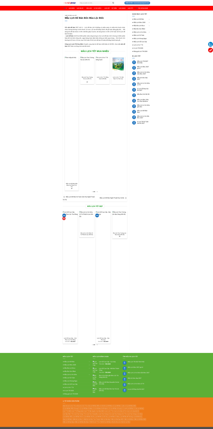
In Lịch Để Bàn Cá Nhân (86, 408)
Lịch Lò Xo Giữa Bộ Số (133, 411)
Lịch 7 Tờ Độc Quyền (90, 411)
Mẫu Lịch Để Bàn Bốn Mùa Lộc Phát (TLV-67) (71, 185)
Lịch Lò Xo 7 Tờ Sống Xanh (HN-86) (102, 77)
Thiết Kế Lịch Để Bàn (105, 422)
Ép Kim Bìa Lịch (116, 422)
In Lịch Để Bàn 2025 (131, 405)
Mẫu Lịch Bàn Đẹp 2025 (117, 419)
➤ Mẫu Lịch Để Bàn (138, 19)
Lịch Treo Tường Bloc (92, 414)
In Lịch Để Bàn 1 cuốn (118, 405)
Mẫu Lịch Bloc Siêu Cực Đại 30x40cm (143, 100)
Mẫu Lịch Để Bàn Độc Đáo (81, 422)
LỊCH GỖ (106, 8)
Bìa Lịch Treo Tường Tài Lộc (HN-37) (87, 77)
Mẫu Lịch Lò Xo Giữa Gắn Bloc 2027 (143, 72)
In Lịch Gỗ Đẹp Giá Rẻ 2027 (142, 89)
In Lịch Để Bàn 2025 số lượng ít (71, 408)
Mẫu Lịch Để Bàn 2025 (140, 419)
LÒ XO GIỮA (97, 8)
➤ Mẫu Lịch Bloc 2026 (138, 22)
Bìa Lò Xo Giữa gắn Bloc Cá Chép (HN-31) (103, 233)
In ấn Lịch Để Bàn (139, 408)
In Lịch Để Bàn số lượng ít (115, 408)
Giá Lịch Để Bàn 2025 (93, 405)
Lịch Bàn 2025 (100, 411)
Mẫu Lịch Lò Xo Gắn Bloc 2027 (143, 116)
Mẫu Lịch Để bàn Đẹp (68, 422)
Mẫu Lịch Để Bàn (129, 419)
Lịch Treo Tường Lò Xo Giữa (135, 414)
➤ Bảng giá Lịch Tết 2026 (139, 51)
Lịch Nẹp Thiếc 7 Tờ (68, 414)
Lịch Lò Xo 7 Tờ (109, 411)
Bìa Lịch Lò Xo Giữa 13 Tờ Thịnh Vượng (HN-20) (120, 234)
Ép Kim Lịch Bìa (126, 422)
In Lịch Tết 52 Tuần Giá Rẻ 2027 (142, 122)
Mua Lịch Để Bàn (67, 419)
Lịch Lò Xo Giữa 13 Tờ (120, 411)
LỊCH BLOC (80, 8)
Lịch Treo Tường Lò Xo (105, 414)
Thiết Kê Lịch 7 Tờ (94, 422)
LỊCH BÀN (72, 8)
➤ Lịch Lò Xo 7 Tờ (137, 45)
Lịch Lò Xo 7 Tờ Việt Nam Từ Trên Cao (118, 77)
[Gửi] (113, 3)
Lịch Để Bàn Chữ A (78, 416)
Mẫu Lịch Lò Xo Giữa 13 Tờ (143, 83)
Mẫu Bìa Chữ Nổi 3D (143, 94)
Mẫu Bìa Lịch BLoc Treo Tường (91, 419)
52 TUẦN (114, 8)
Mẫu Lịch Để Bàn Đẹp (142, 111)
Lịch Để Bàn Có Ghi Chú (101, 416)
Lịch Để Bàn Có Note (114, 416)
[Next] (125, 124)
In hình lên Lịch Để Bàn (106, 405)
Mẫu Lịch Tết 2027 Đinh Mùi (142, 62)
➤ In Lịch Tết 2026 (137, 48)
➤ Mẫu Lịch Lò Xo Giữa (139, 32)
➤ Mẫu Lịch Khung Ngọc (139, 38)
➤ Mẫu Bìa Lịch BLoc (138, 25)
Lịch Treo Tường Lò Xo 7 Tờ (119, 414)
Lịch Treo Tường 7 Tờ (80, 414)
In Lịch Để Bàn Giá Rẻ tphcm (101, 408)
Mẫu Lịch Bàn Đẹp (105, 419)
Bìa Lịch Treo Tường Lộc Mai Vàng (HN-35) (87, 233)
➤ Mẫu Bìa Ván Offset (138, 29)
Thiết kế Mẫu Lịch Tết (71, 15)
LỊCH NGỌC (122, 8)
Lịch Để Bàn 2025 (67, 416)
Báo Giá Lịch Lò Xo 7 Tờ (69, 405)
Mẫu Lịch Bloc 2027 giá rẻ (143, 67)
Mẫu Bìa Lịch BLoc (77, 419)
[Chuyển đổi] (149, 19)
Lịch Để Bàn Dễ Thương (126, 416)
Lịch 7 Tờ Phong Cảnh (77, 411)
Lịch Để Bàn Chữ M (89, 416)
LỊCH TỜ (130, 8)
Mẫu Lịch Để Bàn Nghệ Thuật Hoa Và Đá (112, 198)
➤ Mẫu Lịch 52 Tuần (138, 35)
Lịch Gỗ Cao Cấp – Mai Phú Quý (70, 338)
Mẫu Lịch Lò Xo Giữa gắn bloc (143, 105)
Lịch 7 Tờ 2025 (67, 411)
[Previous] (65, 124)
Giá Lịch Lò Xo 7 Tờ (82, 405)
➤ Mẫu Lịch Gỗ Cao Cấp (139, 41)
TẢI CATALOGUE (143, 8)
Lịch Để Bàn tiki (138, 416)
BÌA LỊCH (89, 8)
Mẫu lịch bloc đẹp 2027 (142, 78)
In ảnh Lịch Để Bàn (128, 408)
